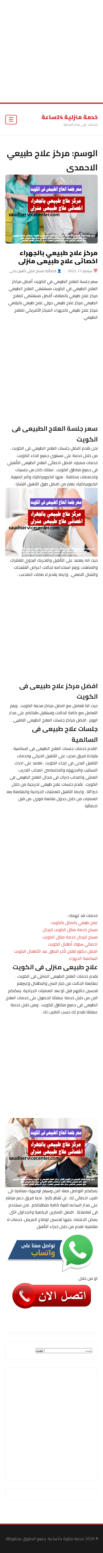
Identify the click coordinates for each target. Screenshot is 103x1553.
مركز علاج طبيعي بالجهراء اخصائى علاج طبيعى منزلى (58, 257)
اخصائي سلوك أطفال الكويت (73, 944)
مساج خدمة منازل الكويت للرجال (70, 930)
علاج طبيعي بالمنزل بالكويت (74, 922)
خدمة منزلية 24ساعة (69, 117)
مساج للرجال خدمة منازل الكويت (70, 937)
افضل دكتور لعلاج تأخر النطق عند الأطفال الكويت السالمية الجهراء (56, 954)
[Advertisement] (51, 51)
